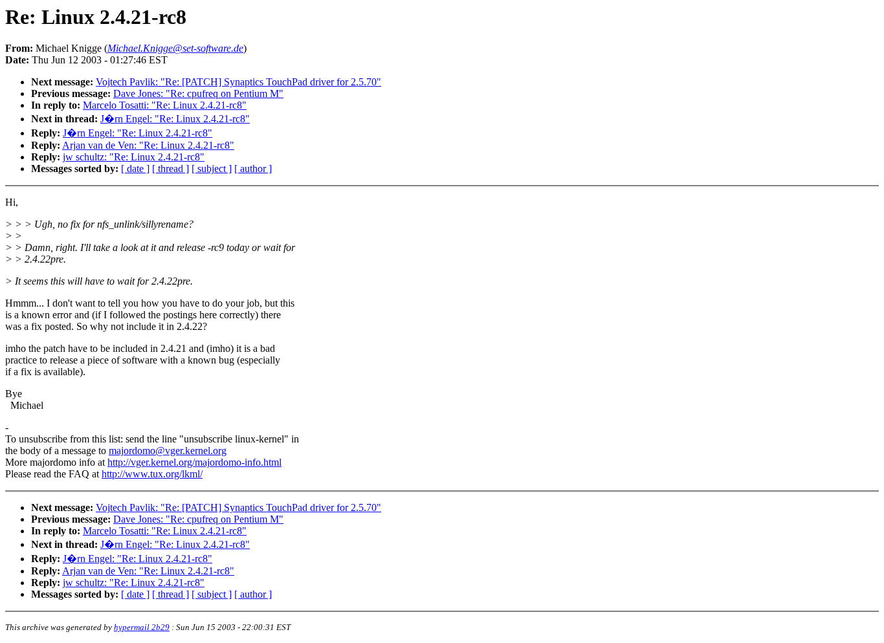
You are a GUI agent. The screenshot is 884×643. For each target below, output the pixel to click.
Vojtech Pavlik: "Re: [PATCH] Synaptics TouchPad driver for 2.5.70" (238, 81)
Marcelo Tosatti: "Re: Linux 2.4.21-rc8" (165, 105)
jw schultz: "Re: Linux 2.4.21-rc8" (133, 156)
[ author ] (253, 168)
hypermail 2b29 (142, 627)
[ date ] (135, 168)
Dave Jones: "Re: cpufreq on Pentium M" (198, 93)
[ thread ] (170, 168)
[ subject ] (212, 168)
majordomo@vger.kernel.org (168, 450)
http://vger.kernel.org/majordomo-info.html (194, 462)
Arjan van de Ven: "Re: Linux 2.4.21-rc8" (148, 145)
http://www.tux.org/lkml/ (152, 473)
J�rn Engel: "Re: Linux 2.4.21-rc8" (175, 118)
